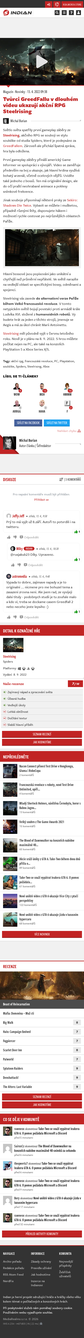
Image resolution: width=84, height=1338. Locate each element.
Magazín (8, 91)
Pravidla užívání (41, 1268)
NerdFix (8, 1281)
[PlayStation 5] (28, 668)
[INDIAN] (17, 12)
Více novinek (42, 934)
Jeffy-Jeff (18, 516)
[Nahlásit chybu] (41, 1323)
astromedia (19, 576)
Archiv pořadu (12, 1261)
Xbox (46, 366)
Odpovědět (31, 537)
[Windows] (19, 668)
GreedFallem (12, 145)
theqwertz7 (21, 1163)
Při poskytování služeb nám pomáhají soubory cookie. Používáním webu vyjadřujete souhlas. (38, 1310)
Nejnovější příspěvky (66, 1263)
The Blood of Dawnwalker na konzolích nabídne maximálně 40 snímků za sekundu (45, 1148)
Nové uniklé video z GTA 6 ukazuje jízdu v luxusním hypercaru (47, 1200)
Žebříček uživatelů (65, 1274)
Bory (17, 1198)
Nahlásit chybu (67, 430)
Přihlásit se (41, 499)
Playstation (67, 361)
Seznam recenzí (42, 734)
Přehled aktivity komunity (42, 1233)
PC (56, 361)
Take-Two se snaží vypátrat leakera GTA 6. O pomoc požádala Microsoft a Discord (47, 1131)
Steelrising (11, 333)
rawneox (19, 1128)
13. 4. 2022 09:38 (37, 91)
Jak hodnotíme (42, 742)
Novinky (20, 91)
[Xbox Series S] (33, 668)
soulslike (8, 366)
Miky (19, 548)
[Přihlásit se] (78, 12)
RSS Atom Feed (13, 1274)
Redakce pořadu (13, 1268)
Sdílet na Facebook (28, 422)
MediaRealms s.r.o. (15, 1319)
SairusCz (19, 1146)
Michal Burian (18, 120)
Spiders (21, 366)
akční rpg (17, 361)
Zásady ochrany (41, 1261)
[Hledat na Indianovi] (57, 12)
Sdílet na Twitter (56, 422)
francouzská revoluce (39, 361)
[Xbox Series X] (24, 668)
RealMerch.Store (72, 4)
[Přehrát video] (42, 62)
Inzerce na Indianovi (38, 1283)
